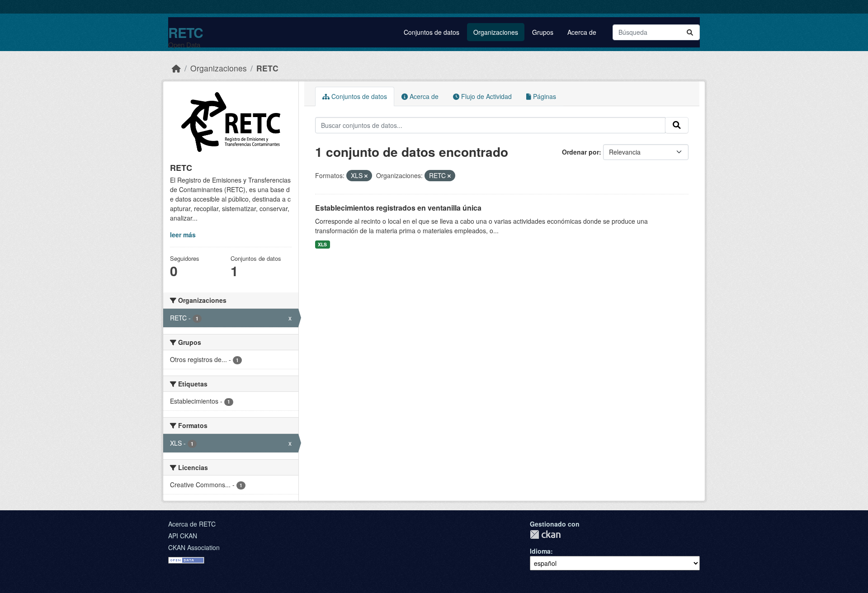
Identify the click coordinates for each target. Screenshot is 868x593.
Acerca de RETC (192, 523)
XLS (322, 244)
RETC (185, 32)
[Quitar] (366, 175)
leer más (183, 234)
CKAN (545, 534)
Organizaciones (495, 32)
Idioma (540, 550)
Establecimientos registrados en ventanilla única (398, 207)
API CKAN (182, 535)
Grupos (542, 32)
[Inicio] (176, 68)
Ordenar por (580, 151)
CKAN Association (194, 547)
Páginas (543, 96)
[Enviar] (690, 32)
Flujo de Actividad (485, 96)
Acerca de (581, 32)
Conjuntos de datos (431, 32)
